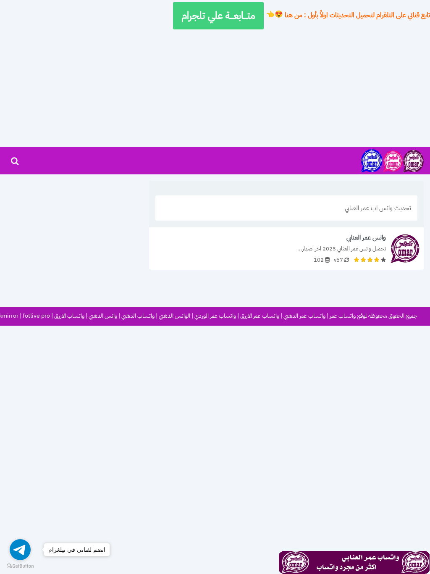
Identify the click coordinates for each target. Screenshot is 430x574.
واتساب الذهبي (138, 316)
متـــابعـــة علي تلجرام (218, 15)
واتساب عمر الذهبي (304, 316)
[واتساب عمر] (392, 160)
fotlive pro (36, 316)
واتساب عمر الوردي (215, 316)
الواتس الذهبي (174, 316)
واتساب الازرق (69, 316)
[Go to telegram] (20, 549)
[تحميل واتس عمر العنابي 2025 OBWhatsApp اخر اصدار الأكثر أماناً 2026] (286, 248)
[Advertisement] (215, 88)
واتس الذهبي (103, 316)
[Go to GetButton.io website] (20, 565)
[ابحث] (14, 161)
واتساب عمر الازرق (259, 316)
